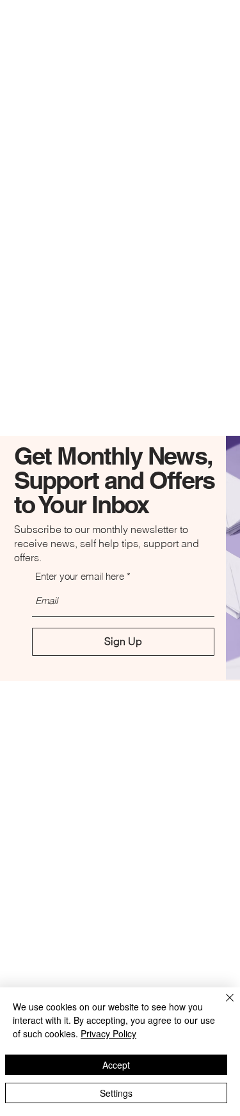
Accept (116, 1064)
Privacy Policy (108, 1033)
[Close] (222, 1005)
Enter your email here (79, 576)
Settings (116, 1093)
